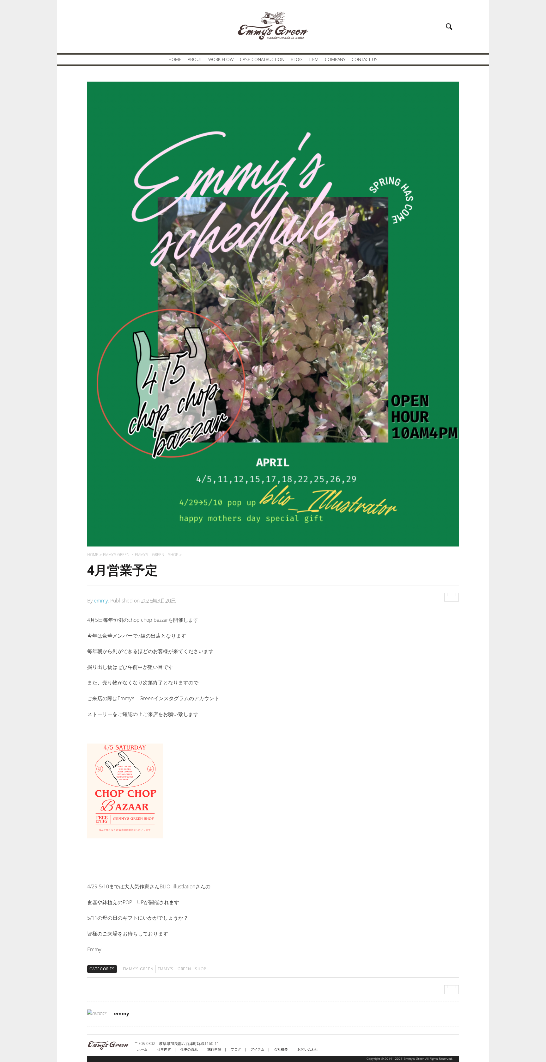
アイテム (257, 1049)
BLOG (296, 59)
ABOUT (195, 59)
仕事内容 (164, 1049)
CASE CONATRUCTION (262, 59)
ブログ (236, 1049)
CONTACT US (365, 59)
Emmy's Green (138, 969)
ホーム (142, 1049)
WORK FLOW (221, 59)
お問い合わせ (307, 1049)
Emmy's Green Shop (182, 969)
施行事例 (214, 1049)
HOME (174, 59)
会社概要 (281, 1049)
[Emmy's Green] (273, 25)
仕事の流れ (189, 1049)
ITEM (313, 59)
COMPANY (335, 59)
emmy (101, 600)
